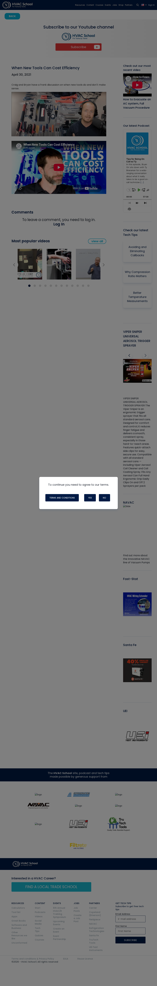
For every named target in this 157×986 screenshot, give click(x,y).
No (104, 497)
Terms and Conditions (62, 497)
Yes (90, 497)
